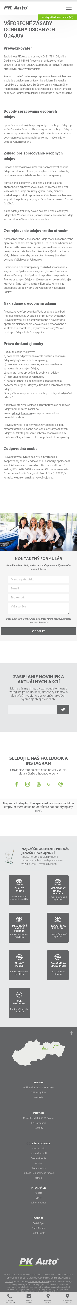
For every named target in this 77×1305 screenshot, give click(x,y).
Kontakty (38, 1097)
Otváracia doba (38, 1168)
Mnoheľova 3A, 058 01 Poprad (38, 1118)
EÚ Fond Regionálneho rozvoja (38, 1173)
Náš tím (38, 1163)
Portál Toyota (38, 1233)
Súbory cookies (38, 1202)
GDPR (38, 1198)
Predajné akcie (38, 1158)
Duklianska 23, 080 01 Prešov (38, 1087)
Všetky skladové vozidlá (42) (57, 17)
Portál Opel (38, 1223)
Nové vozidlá (38, 1148)
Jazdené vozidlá (38, 1153)
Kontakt (38, 1178)
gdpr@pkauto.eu (21, 413)
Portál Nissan (38, 1228)
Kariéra (38, 1193)
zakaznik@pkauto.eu (38, 1281)
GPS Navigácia (38, 1092)
